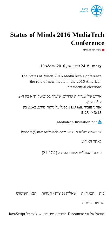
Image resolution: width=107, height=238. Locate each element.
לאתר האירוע (92, 141)
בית (101, 193)
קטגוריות (87, 193)
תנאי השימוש (26, 193)
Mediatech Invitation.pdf (77, 122)
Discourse (76, 214)
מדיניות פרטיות (93, 203)
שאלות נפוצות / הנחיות (59, 193)
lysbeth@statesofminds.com (43, 132)
